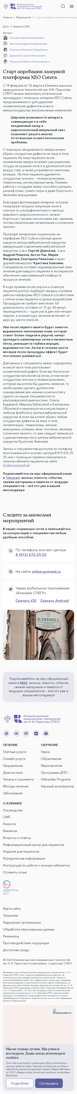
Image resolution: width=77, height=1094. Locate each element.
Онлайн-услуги (14, 759)
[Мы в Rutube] (26, 733)
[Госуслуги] (11, 887)
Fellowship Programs (56, 779)
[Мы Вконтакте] (16, 733)
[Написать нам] (45, 733)
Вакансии (10, 831)
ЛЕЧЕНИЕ (10, 745)
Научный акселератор (57, 786)
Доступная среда (16, 950)
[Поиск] (63, 6)
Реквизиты (11, 936)
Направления (13, 766)
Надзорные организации (22, 922)
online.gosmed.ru (16, 465)
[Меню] (71, 6)
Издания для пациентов (21, 851)
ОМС (7, 817)
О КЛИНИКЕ (12, 803)
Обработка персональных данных (28, 929)
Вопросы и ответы (17, 838)
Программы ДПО (54, 773)
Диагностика (13, 773)
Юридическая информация (24, 858)
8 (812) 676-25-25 (31, 555)
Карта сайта (12, 908)
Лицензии (10, 915)
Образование (51, 759)
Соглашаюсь (49, 1083)
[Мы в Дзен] (36, 733)
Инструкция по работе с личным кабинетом (36, 865)
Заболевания (13, 793)
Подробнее (20, 1083)
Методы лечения (15, 786)
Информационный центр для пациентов (33, 845)
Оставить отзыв (15, 872)
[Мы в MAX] (6, 733)
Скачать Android (54, 601)
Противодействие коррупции (26, 943)
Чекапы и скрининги (18, 779)
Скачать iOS (26, 601)
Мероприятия (51, 766)
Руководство (13, 810)
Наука (45, 752)
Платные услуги (14, 752)
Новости (9, 824)
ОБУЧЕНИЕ (49, 745)
